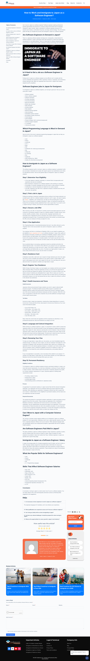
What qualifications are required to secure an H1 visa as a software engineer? (44, 509)
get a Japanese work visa (36, 233)
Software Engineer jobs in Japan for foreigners (13, 35)
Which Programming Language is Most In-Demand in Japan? (12, 38)
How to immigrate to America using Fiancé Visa (45, 7)
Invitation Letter (70, 650)
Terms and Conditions (52, 650)
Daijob (26, 199)
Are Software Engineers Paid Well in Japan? (13, 48)
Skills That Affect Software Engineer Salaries (13, 57)
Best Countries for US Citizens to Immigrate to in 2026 (75, 553)
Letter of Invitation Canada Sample (34, 643)
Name (7, 605)
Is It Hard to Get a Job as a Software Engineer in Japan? (13, 32)
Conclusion (8, 60)
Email (34, 605)
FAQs (7, 62)
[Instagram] (19, 648)
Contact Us (79, 3)
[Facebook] (9, 648)
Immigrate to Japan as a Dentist (33, 650)
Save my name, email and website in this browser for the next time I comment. (22, 631)
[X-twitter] (12, 648)
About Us (72, 3)
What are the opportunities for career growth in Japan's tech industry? (42, 519)
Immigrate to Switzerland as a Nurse (34, 645)
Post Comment (10, 634)
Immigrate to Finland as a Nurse (33, 652)
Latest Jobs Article (59, 3)
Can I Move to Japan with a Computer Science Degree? (13, 45)
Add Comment (9, 617)
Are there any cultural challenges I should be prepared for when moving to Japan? (42, 516)
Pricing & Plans (70, 647)
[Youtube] (15, 648)
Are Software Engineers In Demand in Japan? (13, 28)
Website (60, 605)
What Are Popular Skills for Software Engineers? (13, 54)
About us (69, 643)
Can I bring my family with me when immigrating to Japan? (39, 512)
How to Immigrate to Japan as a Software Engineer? (12, 41)
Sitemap (48, 643)
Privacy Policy (50, 647)
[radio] (39, 528)
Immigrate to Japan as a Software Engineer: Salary (13, 51)
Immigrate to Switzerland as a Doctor (34, 647)
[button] (44, 501)
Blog (68, 3)
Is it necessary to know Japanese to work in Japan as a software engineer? (43, 501)
